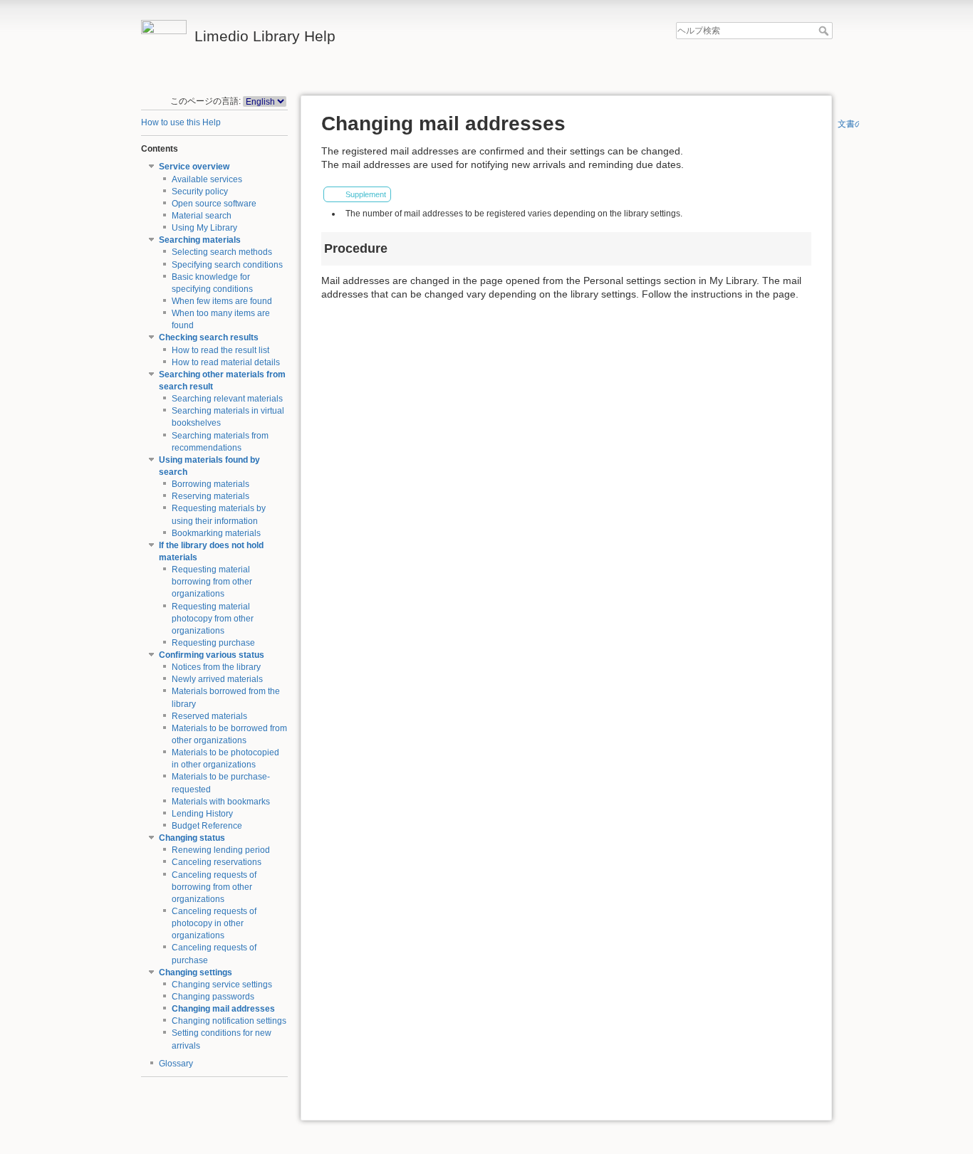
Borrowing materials (210, 484)
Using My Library (204, 228)
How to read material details (226, 362)
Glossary (176, 1064)
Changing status (192, 838)
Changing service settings (222, 985)
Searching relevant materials (227, 399)
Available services (207, 179)
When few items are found (222, 301)
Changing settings (195, 972)
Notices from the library (216, 667)
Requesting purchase (213, 643)
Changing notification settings (229, 1021)
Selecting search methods (222, 252)
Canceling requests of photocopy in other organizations (214, 923)
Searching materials (200, 240)
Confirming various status (211, 655)
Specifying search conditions (227, 265)
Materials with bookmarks (221, 802)
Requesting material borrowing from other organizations (212, 582)
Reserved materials (209, 716)
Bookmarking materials (216, 533)
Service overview (194, 167)
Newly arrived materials (217, 679)
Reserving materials (210, 496)
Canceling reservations (216, 862)
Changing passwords (213, 997)
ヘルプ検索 (825, 31)
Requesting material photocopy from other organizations (213, 619)
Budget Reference (207, 826)
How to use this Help (181, 122)
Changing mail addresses (223, 1009)
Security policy (200, 191)
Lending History (202, 814)
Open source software (214, 204)
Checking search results (209, 337)
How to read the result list (220, 350)
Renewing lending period (221, 850)
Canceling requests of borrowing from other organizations (214, 887)
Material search (201, 216)
